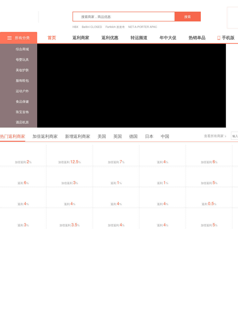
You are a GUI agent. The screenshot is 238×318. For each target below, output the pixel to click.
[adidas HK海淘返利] (209, 216)
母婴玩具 (22, 59)
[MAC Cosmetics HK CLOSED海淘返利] (116, 193)
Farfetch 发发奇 (115, 27)
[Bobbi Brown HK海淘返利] (23, 193)
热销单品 (197, 37)
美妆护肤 (22, 70)
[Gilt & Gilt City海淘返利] (209, 174)
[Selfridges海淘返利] (162, 193)
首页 (52, 37)
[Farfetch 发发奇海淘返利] (209, 151)
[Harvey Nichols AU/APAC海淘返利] (23, 172)
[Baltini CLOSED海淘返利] (209, 195)
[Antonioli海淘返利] (116, 153)
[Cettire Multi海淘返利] (162, 173)
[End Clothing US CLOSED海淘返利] (116, 216)
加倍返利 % (23, 162)
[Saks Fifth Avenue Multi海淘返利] (116, 173)
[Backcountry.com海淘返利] (69, 215)
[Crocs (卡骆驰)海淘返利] (69, 174)
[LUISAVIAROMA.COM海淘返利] (69, 153)
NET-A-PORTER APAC (142, 27)
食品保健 (22, 101)
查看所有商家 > (215, 135)
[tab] (12, 136)
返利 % (162, 162)
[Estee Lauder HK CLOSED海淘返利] (69, 195)
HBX (75, 27)
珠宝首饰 (22, 111)
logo (18, 16)
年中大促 (168, 37)
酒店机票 (22, 122)
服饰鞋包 (22, 80)
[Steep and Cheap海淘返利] (23, 216)
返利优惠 (110, 37)
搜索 (187, 16)
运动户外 (22, 90)
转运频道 (139, 37)
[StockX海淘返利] (23, 153)
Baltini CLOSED (92, 27)
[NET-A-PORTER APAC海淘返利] (162, 153)
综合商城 (22, 49)
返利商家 (81, 37)
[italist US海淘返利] (162, 216)
